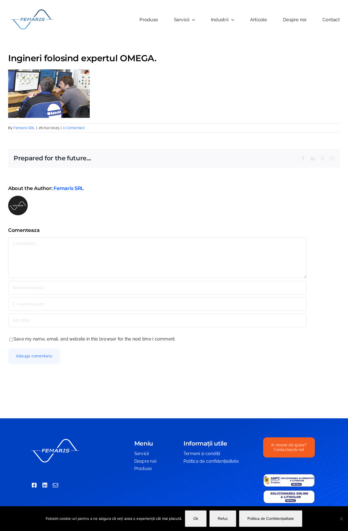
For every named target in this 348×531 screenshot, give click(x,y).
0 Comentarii (74, 128)
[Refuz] (341, 518)
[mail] (55, 485)
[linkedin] (44, 485)
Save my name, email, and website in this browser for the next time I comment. (94, 339)
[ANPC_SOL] (289, 492)
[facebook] (34, 485)
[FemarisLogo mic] (32, 10)
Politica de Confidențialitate (270, 518)
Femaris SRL (24, 128)
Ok (195, 518)
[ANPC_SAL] (289, 475)
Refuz (223, 518)
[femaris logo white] (55, 439)
